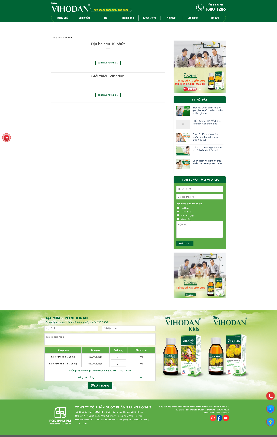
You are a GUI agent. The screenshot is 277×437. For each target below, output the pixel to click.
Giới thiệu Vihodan (108, 76)
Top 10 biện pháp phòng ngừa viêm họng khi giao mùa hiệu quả (205, 137)
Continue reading (108, 63)
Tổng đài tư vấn (215, 7)
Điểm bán (193, 17)
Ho (105, 17)
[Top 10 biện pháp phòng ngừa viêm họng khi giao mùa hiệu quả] (183, 137)
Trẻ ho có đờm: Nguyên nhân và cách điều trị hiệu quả (207, 149)
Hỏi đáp (171, 17)
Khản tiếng (149, 17)
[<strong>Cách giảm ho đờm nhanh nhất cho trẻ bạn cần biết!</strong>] (183, 164)
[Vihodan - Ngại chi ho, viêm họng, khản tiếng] (91, 7)
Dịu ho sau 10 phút (108, 43)
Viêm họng (127, 17)
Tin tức (214, 17)
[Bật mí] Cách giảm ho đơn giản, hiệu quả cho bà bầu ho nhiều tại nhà (207, 110)
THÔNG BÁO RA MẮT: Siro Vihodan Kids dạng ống (206, 122)
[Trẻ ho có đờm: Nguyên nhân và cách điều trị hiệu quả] (183, 150)
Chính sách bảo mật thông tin (216, 412)
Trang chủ (62, 17)
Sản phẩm (84, 17)
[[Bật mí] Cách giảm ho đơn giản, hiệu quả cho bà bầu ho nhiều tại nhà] (183, 111)
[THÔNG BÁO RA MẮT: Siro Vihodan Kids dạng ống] (183, 124)
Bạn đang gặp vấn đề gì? (189, 203)
